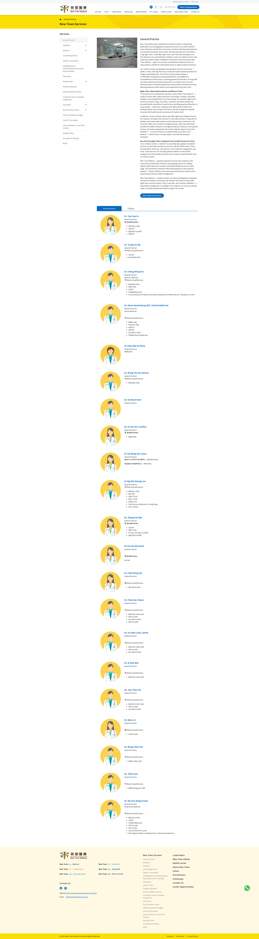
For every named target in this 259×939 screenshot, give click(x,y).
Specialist (146, 862)
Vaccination (147, 901)
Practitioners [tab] (109, 208)
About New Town (181, 11)
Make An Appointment (188, 7)
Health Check (148, 885)
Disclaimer (180, 936)
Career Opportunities (181, 1)
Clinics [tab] (131, 208)
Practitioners (179, 874)
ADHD (65, 143)
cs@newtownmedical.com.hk (77, 897)
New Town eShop (181, 859)
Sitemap (170, 936)
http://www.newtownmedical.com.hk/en (81, 893)
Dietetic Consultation (70, 61)
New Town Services (152, 855)
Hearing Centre (68, 133)
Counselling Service (70, 55)
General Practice (69, 40)
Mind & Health (141, 11)
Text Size (194, 1)
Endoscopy (128, 11)
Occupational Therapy (71, 138)
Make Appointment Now (152, 195)
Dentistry (146, 866)
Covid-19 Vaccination (70, 120)
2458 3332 (171, 7)
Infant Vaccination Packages (73, 115)
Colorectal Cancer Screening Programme (73, 98)
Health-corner (166, 11)
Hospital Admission (70, 86)
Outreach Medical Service (72, 92)
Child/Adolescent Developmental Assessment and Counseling (73, 68)
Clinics (176, 870)
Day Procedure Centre (151, 904)
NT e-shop (154, 11)
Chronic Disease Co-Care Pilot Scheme (74, 126)
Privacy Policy (192, 936)
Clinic (106, 11)
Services (98, 11)
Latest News (116, 11)
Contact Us (195, 11)
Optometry (67, 76)
